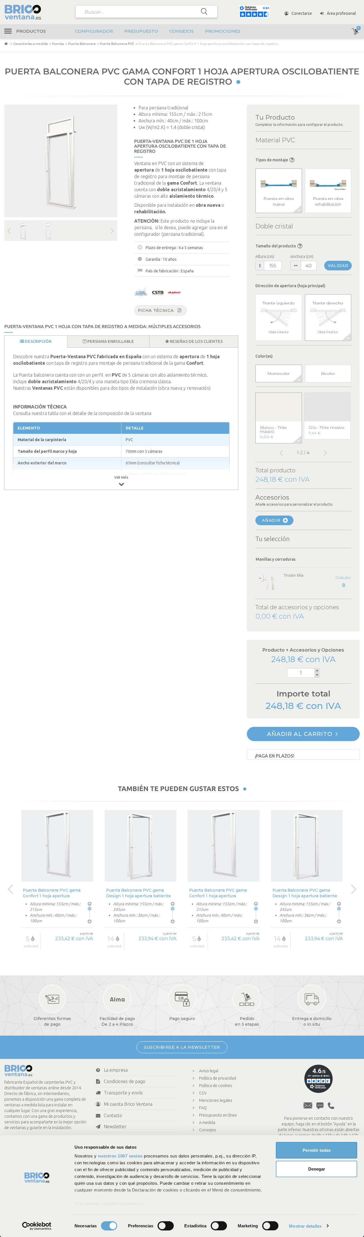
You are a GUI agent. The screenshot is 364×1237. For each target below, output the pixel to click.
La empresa (116, 1070)
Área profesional (341, 13)
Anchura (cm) (301, 256)
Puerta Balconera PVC (117, 43)
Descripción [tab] (37, 341)
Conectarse (301, 13)
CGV (203, 1093)
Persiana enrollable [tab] (110, 341)
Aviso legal (208, 1071)
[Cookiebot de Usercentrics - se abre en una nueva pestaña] (37, 1226)
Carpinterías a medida (30, 43)
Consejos (181, 31)
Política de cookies (215, 1085)
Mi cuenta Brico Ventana (128, 1104)
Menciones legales (215, 1100)
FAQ (203, 1107)
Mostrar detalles (305, 1225)
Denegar (316, 1168)
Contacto (113, 1115)
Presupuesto (141, 31)
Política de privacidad (217, 1078)
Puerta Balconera (82, 43)
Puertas (58, 43)
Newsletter (115, 1126)
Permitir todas (317, 1150)
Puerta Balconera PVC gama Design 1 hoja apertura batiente (138, 893)
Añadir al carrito (300, 734)
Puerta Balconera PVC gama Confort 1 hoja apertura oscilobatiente (51, 893)
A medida (207, 1122)
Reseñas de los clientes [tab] (196, 341)
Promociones (222, 31)
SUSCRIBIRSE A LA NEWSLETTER (182, 1047)
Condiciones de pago (124, 1081)
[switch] (166, 1225)
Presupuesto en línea (218, 1115)
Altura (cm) (264, 256)
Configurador (94, 31)
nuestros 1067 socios (120, 1155)
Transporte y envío (123, 1092)
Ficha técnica (156, 310)
